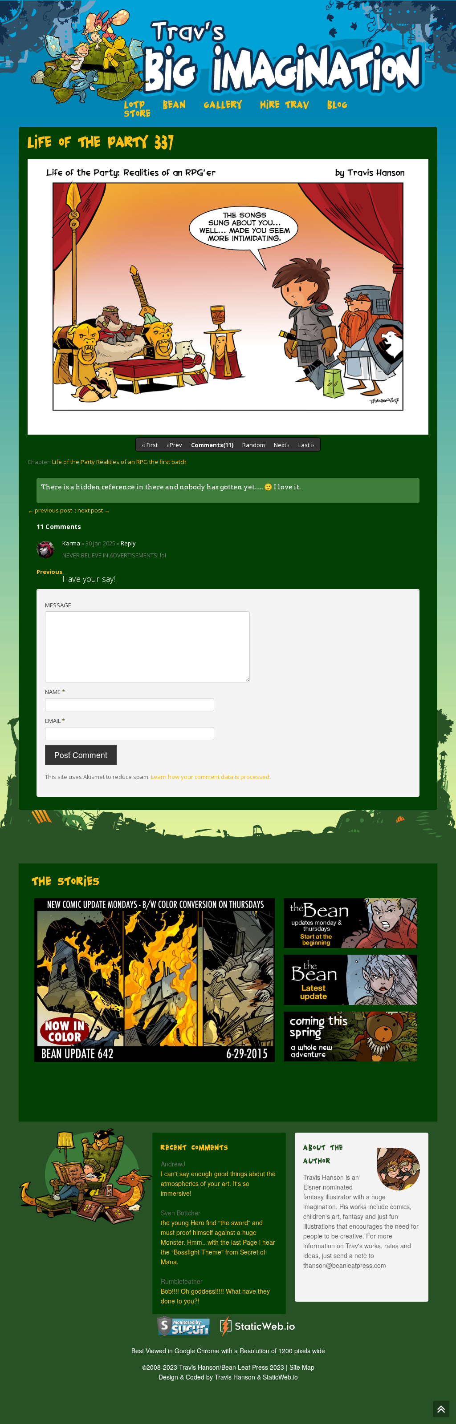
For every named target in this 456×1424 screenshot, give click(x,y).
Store (137, 113)
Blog (337, 104)
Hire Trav (285, 104)
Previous (49, 572)
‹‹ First (150, 445)
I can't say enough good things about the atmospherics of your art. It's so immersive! (218, 1183)
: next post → (92, 510)
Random (253, 445)
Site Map (301, 1367)
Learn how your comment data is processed (210, 777)
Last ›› (306, 445)
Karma (71, 543)
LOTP (134, 104)
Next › (281, 445)
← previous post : (51, 510)
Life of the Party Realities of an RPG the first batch (119, 462)
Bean (174, 104)
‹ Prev (174, 445)
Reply (128, 543)
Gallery (223, 104)
